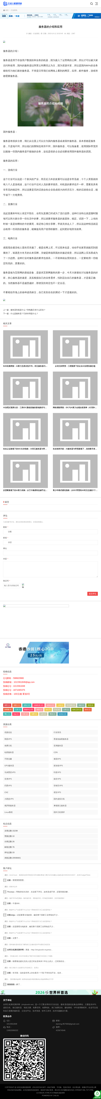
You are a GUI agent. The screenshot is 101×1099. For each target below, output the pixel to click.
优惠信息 (8, 732)
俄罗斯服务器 (10, 806)
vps (48, 709)
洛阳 (39, 709)
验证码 (6, 581)
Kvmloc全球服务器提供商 (55, 1093)
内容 (5, 559)
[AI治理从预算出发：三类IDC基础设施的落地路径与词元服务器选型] (25, 388)
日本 (25, 714)
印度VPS (57, 772)
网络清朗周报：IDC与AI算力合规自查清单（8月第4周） (76, 407)
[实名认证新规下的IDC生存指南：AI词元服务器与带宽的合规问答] (25, 430)
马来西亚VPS (9, 772)
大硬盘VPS (9, 799)
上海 (60, 705)
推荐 (7, 705)
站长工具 (76, 709)
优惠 (17, 705)
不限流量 (8, 759)
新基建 (8, 709)
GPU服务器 (9, 766)
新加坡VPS (58, 766)
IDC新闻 (71, 705)
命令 (87, 709)
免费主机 (8, 746)
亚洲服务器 (58, 746)
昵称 (5, 527)
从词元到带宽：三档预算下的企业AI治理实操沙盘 (75, 366)
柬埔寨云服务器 (60, 806)
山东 (43, 714)
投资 (90, 705)
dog (16, 714)
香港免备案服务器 (61, 739)
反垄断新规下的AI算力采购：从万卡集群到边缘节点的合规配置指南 (30, 490)
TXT (87, 1090)
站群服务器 (9, 752)
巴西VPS (8, 786)
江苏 (18, 709)
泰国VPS (57, 759)
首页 (7, 10)
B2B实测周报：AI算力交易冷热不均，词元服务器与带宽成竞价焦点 (30, 366)
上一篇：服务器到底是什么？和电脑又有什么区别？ (24, 310)
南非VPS (57, 779)
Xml (84, 1090)
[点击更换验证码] (23, 585)
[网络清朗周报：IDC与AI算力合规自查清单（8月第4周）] (75, 388)
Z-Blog (56, 1096)
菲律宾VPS (58, 786)
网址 (5, 548)
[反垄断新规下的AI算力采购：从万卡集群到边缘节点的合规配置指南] (25, 471)
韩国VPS (8, 739)
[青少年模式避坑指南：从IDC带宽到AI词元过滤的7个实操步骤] (75, 471)
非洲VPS (8, 779)
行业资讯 (14, 10)
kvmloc (62, 714)
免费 (34, 714)
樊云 (7, 714)
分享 (66, 709)
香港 (52, 714)
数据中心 (28, 709)
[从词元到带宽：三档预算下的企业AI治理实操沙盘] (75, 347)
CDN (56, 752)
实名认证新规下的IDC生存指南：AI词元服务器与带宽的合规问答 (29, 449)
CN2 (57, 709)
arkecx (50, 705)
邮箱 (5, 538)
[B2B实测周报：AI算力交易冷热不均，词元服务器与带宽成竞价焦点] (25, 347)
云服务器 (38, 705)
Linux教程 (8, 812)
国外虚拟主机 (59, 799)
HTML (91, 1090)
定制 (27, 705)
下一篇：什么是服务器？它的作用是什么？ (20, 313)
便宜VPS (57, 792)
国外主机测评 (59, 812)
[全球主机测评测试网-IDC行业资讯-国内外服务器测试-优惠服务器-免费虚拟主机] (12, 4)
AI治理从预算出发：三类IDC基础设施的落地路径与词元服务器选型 (30, 407)
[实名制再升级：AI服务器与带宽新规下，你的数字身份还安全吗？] (75, 430)
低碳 (81, 705)
